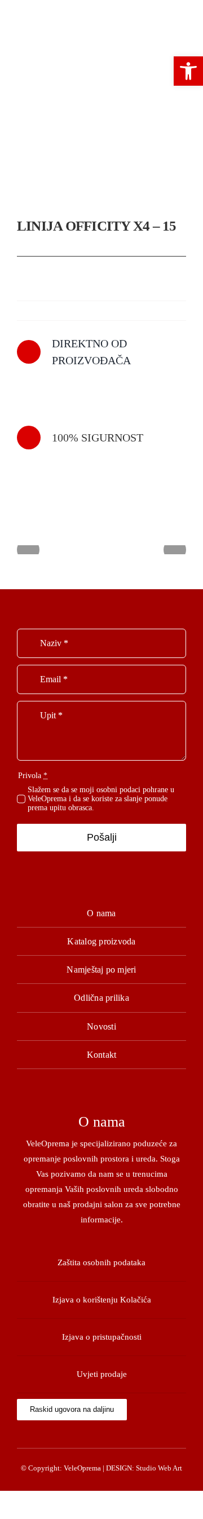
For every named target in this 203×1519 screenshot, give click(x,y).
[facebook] (102, 1435)
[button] (188, 71)
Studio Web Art (159, 1468)
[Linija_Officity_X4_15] (101, 150)
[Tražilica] (93, 29)
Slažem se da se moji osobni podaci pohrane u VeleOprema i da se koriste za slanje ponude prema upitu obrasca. (101, 798)
